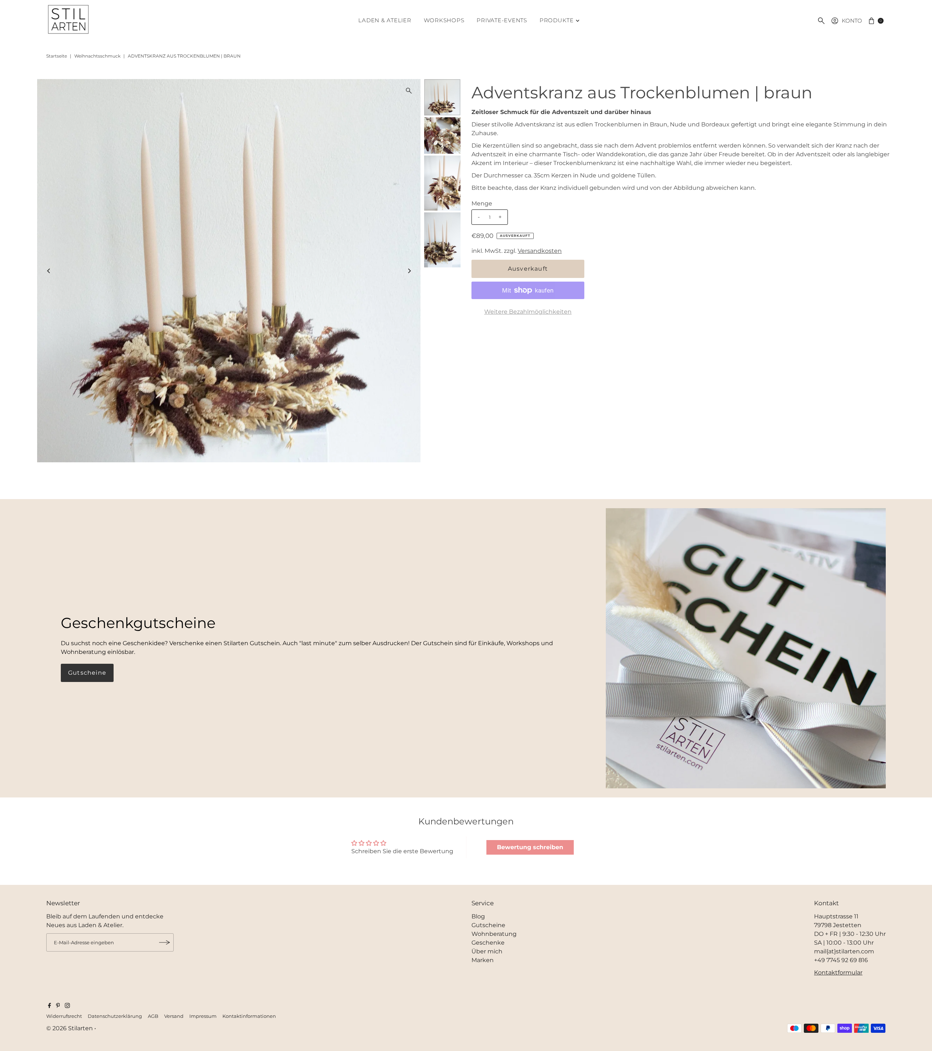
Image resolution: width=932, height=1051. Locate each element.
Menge (481, 203)
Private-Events (502, 20)
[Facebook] (49, 1006)
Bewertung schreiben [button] (530, 847)
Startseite (56, 56)
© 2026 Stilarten (70, 1028)
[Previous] (49, 271)
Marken (482, 960)
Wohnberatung (494, 933)
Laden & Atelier (384, 20)
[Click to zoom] (409, 91)
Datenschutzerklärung (115, 1016)
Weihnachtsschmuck (97, 56)
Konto (852, 20)
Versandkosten (540, 250)
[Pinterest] (58, 1006)
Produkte (557, 20)
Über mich (486, 951)
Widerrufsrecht (64, 1016)
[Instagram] (67, 1006)
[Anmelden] (164, 942)
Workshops (444, 20)
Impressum (203, 1016)
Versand (173, 1016)
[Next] (409, 271)
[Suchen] (821, 21)
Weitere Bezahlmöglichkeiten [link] (528, 311)
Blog (478, 916)
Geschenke (488, 942)
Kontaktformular (838, 972)
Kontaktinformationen (249, 1016)
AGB (153, 1016)
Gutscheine (87, 672)
